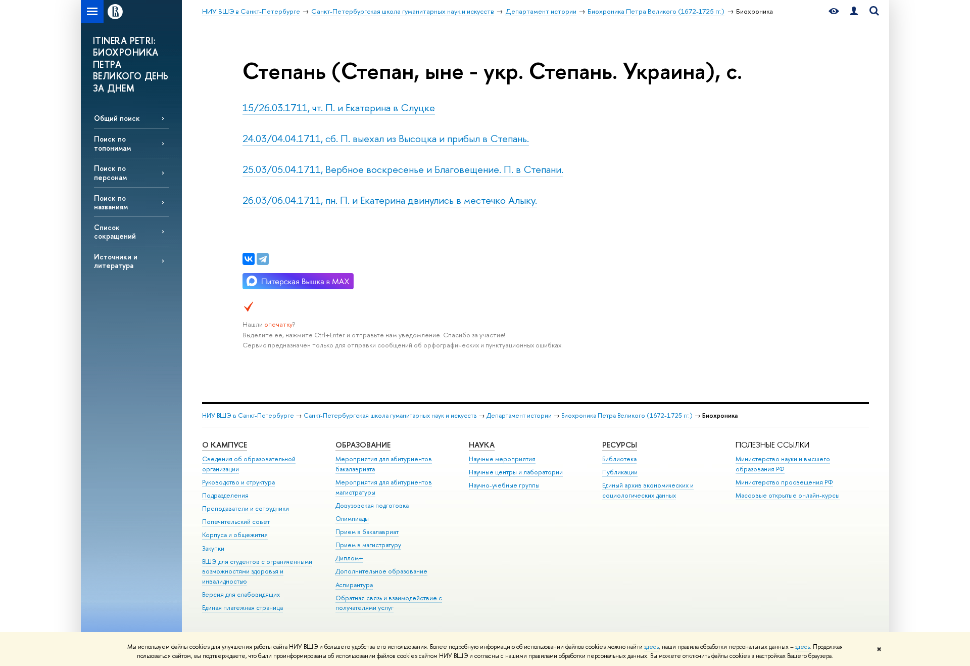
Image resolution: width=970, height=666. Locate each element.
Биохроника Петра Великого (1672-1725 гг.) (627, 415)
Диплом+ (349, 558)
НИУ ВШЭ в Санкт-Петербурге (248, 415)
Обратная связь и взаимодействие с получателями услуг (388, 603)
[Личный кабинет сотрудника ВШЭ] (853, 11)
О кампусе (224, 444)
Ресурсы (619, 444)
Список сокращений (115, 232)
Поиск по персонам (110, 172)
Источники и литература (115, 261)
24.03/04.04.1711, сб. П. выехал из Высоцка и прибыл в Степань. (386, 138)
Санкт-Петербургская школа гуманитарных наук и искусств (390, 415)
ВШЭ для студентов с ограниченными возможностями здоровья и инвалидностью (257, 571)
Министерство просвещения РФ (784, 482)
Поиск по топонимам (112, 143)
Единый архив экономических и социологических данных (648, 490)
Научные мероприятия (502, 459)
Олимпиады (352, 518)
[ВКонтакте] (249, 259)
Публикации (620, 472)
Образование (363, 444)
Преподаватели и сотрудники (245, 508)
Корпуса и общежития (235, 534)
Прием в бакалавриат (367, 531)
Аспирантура (354, 585)
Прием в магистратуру (368, 545)
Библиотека (619, 459)
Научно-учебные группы (504, 485)
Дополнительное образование (381, 571)
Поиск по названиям (111, 202)
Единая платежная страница (242, 607)
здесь (651, 647)
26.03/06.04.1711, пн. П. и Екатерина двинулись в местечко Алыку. (390, 200)
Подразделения (225, 495)
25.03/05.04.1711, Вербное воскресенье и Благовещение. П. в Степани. (403, 169)
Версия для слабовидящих (241, 594)
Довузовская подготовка (372, 505)
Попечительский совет (236, 521)
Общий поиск (117, 118)
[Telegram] (263, 259)
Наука (482, 444)
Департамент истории (519, 415)
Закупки (213, 548)
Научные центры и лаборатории (516, 472)
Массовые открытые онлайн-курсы (788, 495)
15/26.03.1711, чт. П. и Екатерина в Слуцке (339, 107)
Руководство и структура (238, 482)
